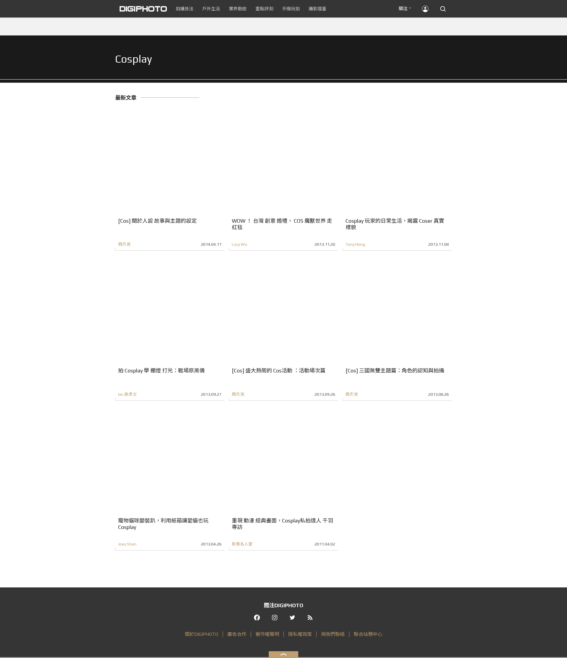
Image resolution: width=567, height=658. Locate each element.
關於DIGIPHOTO (201, 634)
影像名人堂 (242, 544)
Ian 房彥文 (127, 394)
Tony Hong (355, 244)
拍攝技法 (184, 8)
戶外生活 (211, 8)
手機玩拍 (291, 8)
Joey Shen (127, 544)
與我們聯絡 (333, 634)
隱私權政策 (300, 634)
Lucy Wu (239, 244)
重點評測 (264, 8)
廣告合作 (236, 634)
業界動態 (238, 8)
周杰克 (124, 244)
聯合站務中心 (368, 634)
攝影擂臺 (317, 8)
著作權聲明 (267, 634)
